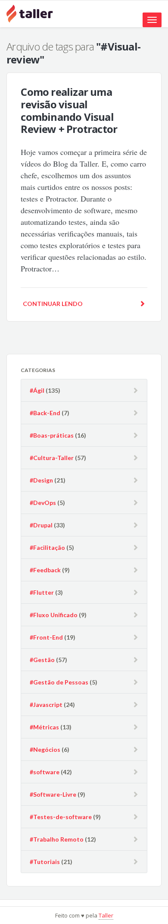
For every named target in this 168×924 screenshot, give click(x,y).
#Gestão (42, 659)
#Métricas (44, 727)
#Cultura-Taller (52, 457)
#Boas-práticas (52, 435)
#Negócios (45, 749)
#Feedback (45, 570)
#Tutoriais (45, 861)
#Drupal (41, 525)
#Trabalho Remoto (57, 839)
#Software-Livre (53, 794)
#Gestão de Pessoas (59, 682)
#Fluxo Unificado (54, 614)
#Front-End (46, 637)
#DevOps (43, 502)
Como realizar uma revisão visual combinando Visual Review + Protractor (69, 110)
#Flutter (42, 592)
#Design (41, 480)
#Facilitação (47, 547)
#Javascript (46, 704)
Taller (106, 915)
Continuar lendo (53, 303)
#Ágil (37, 390)
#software (44, 772)
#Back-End (45, 412)
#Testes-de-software (61, 816)
